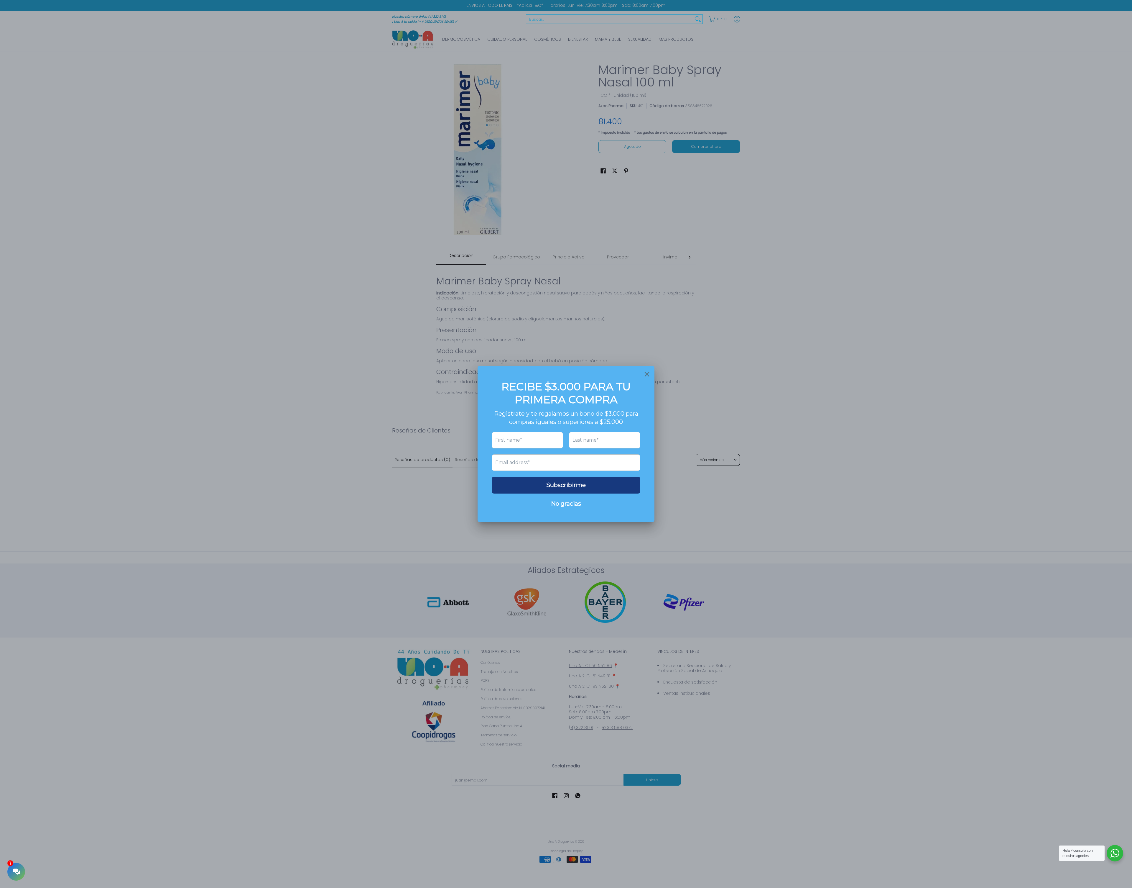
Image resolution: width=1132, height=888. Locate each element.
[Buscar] (697, 19)
